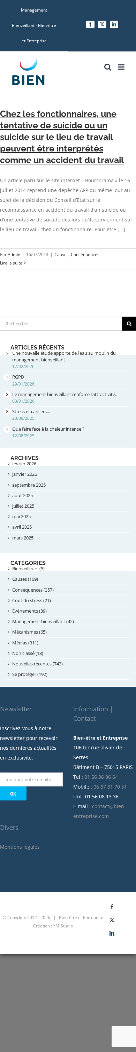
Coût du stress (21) (31, 600)
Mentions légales (20, 846)
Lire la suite (11, 263)
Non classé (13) (27, 653)
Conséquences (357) (33, 590)
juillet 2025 (23, 506)
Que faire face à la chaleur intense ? (48, 429)
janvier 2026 (24, 474)
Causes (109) (25, 579)
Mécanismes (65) (29, 632)
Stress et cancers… (31, 411)
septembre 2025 (29, 485)
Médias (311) (25, 643)
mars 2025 (22, 538)
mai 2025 (21, 516)
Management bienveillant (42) (43, 621)
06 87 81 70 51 (110, 786)
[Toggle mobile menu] (122, 67)
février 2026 (24, 463)
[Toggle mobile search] (107, 67)
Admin (14, 254)
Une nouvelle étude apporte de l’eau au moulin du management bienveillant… (64, 356)
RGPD (18, 377)
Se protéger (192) (29, 674)
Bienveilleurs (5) (28, 568)
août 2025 (22, 495)
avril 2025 (22, 527)
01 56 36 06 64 (101, 777)
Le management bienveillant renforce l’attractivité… (65, 394)
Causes (61, 254)
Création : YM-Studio (53, 926)
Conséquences (85, 254)
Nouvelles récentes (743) (37, 664)
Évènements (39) (29, 611)
